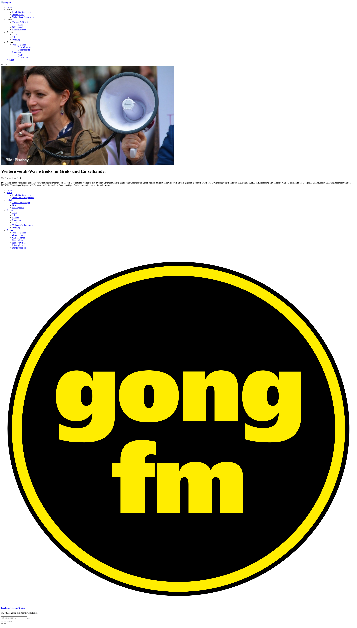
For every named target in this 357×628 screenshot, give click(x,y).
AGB (20, 55)
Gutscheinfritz (24, 50)
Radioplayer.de (19, 243)
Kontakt (10, 60)
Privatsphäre (17, 245)
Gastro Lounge (24, 47)
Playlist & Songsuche (21, 12)
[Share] (5, 621)
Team (14, 34)
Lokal (9, 200)
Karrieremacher (19, 29)
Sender (10, 210)
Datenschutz (23, 57)
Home (9, 7)
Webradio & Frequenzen (23, 17)
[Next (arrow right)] (5, 623)
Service (10, 230)
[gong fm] (6, 2)
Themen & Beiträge (21, 22)
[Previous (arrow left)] (2, 623)
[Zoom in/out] (10, 621)
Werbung (16, 40)
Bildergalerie (18, 27)
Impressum (17, 52)
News (20, 24)
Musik (9, 192)
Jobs (14, 37)
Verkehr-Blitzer (19, 45)
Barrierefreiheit (19, 248)
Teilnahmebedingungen (22, 225)
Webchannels (18, 14)
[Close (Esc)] (2, 621)
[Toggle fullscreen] (8, 621)
